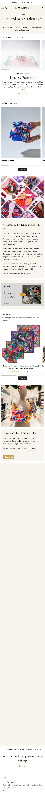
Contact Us (9, 457)
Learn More (22, 94)
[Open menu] (2, 8)
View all (22, 169)
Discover (22, 766)
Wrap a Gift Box (7, 160)
